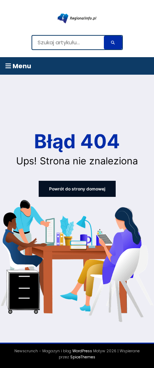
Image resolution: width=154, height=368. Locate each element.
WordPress (82, 351)
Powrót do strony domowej (77, 189)
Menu (21, 65)
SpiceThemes (82, 357)
